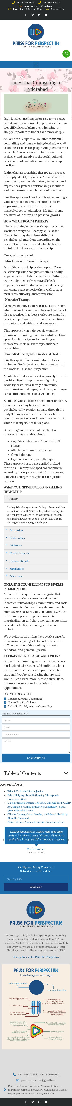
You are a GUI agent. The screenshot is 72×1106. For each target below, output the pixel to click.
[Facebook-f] (26, 15)
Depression (16, 530)
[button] (36, 65)
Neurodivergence (20, 553)
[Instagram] (39, 15)
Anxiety (14, 498)
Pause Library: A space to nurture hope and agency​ (36, 822)
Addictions (16, 545)
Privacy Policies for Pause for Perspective (36, 957)
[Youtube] (46, 15)
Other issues (17, 576)
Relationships (17, 538)
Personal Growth (19, 561)
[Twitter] (32, 15)
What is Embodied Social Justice (25, 791)
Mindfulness (17, 568)
